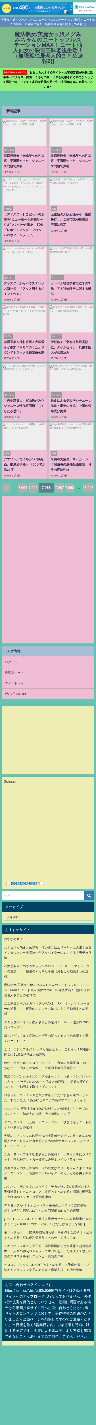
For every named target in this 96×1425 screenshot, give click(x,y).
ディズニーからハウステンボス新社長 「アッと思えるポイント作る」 (24, 288)
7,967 (59, 487)
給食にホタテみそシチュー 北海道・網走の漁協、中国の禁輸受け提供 (71, 405)
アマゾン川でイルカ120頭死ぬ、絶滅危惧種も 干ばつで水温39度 (24, 464)
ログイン (11, 662)
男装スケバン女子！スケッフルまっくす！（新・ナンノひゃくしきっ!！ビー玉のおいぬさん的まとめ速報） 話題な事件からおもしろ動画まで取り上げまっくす (48, 1081)
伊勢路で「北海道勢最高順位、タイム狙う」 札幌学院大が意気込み (71, 347)
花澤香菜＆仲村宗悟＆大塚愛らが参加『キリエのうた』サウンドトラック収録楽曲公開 (24, 347)
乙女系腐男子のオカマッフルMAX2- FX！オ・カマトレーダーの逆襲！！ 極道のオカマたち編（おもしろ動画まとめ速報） (47, 971)
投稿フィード (14, 672)
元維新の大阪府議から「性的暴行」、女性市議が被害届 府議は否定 (71, 219)
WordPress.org (15, 693)
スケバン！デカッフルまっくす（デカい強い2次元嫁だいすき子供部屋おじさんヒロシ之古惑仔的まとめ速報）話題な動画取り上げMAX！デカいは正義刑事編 (48, 1191)
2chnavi (10, 781)
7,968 (69, 487)
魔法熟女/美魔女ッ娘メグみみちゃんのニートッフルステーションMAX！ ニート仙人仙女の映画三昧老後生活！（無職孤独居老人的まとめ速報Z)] (47, 990)
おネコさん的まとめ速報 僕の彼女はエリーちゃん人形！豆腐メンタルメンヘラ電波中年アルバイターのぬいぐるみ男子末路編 (48, 952)
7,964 (22, 487)
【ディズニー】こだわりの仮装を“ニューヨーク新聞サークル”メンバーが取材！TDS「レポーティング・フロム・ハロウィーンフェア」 (24, 224)
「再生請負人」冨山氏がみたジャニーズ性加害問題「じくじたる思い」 (24, 405)
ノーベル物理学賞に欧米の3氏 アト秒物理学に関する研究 (71, 288)
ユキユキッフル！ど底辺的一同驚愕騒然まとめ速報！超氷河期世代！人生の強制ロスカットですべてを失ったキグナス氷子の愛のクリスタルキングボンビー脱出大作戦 (48, 1251)
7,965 (33, 487)
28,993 (88, 487)
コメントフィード (17, 683)
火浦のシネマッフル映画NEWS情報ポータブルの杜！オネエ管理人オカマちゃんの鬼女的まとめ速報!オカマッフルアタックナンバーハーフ (47, 1141)
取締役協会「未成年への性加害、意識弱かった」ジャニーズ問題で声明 (24, 160)
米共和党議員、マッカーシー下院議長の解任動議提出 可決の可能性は (71, 464)
